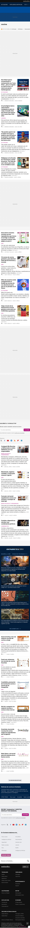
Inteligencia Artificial (20, 850)
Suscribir (26, 429)
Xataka (3, 874)
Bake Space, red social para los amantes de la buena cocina (8, 755)
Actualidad (4, 92)
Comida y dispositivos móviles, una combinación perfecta (8, 522)
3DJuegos (17, 874)
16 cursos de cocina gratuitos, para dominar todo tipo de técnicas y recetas (8, 259)
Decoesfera (4, 904)
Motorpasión (18, 893)
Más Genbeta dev (14, 628)
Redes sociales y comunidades (6, 454)
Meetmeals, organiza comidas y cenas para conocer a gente (8, 473)
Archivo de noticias (15, 780)
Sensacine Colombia (20, 917)
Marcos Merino (9, 177)
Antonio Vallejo (9, 252)
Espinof (17, 885)
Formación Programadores (20, 554)
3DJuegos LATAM (19, 913)
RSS (15, 440)
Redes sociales (5, 845)
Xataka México (5, 913)
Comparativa (5, 526)
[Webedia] (26, 1)
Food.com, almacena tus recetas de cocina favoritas (8, 661)
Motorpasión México (20, 919)
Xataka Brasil (4, 915)
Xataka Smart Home (6, 880)
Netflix (17, 847)
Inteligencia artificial (6, 839)
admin (6, 701)
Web (2, 243)
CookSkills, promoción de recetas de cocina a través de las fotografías (8, 684)
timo (3, 847)
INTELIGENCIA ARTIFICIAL (16, 4)
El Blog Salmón (18, 902)
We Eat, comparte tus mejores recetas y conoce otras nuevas (8, 708)
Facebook (4, 440)
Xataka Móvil (4, 876)
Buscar (28, 861)
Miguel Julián (8, 538)
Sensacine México (19, 915)
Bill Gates (20, 29)
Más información (22, 926)
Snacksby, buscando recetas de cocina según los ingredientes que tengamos (8, 731)
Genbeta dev (15, 549)
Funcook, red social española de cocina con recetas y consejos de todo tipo (8, 498)
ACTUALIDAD (4, 4)
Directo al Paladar (5, 893)
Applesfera (4, 878)
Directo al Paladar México (7, 919)
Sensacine (17, 883)
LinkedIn (21, 440)
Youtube (8, 440)
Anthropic (14, 29)
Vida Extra (17, 876)
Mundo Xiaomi (5, 882)
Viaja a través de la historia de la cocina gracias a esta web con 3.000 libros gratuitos (8, 308)
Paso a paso (12, 797)
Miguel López (8, 466)
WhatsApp (4, 850)
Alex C (6, 515)
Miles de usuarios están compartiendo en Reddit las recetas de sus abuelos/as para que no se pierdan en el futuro (8, 284)
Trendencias (4, 902)
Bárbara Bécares (9, 100)
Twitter (1, 440)
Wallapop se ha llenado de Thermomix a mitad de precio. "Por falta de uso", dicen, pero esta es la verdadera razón (8, 161)
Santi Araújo (8, 274)
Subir (24, 866)
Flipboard (18, 440)
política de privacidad (19, 433)
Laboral (3, 118)
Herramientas (18, 839)
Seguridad (4, 842)
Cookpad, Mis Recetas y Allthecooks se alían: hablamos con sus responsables (8, 449)
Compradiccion (5, 906)
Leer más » (12, 99)
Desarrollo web (5, 554)
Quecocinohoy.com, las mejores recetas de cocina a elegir (8, 638)
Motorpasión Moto (19, 895)
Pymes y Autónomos (20, 904)
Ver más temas (6, 855)
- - (5, 654)
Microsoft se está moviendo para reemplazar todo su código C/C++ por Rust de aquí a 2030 (13, 586)
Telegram (11, 440)
